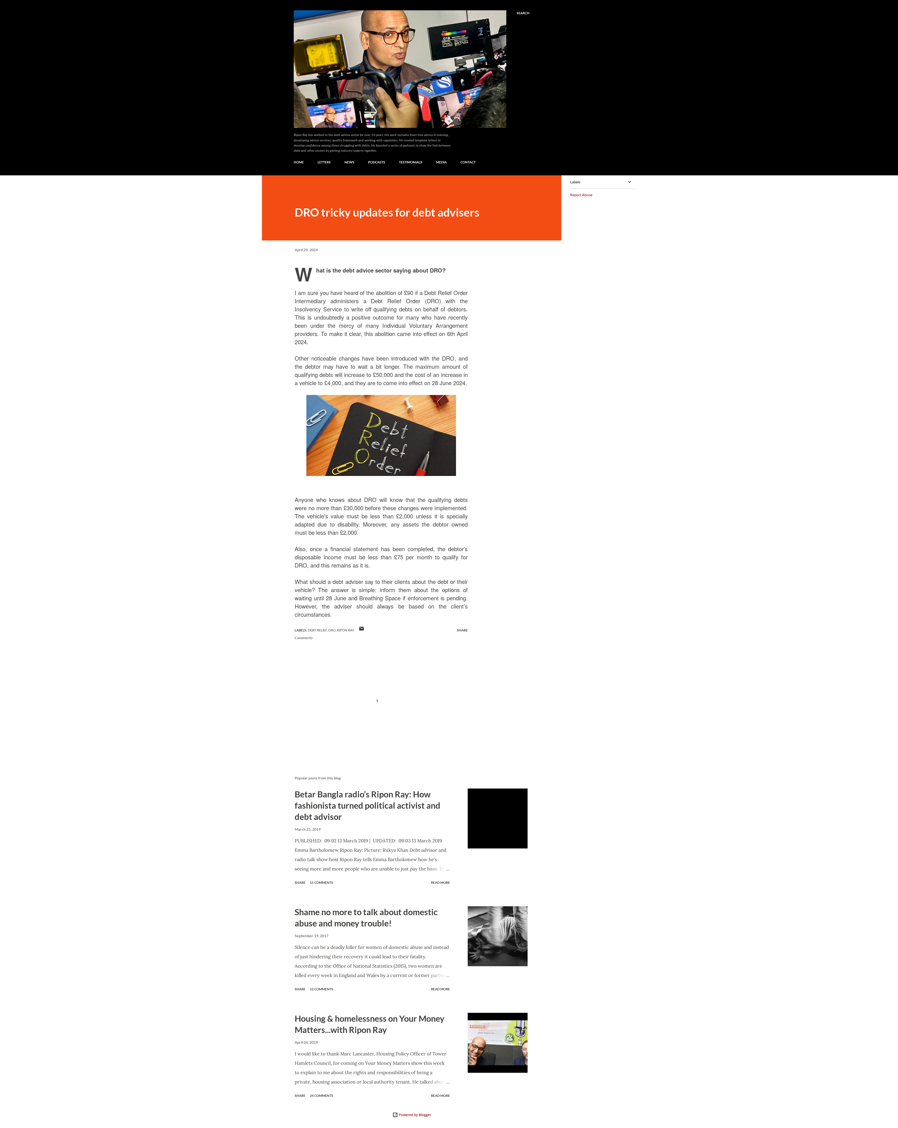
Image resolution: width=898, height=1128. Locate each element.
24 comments (321, 1096)
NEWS (349, 162)
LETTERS (324, 162)
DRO (332, 630)
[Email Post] (361, 630)
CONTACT (468, 162)
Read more (440, 883)
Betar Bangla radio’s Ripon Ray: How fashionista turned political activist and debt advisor (367, 805)
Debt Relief (317, 630)
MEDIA (441, 162)
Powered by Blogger (414, 1115)
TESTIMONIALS (410, 162)
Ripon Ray (345, 630)
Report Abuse (581, 194)
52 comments (321, 989)
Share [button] (462, 630)
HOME (299, 162)
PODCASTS (376, 162)
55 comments (321, 883)
